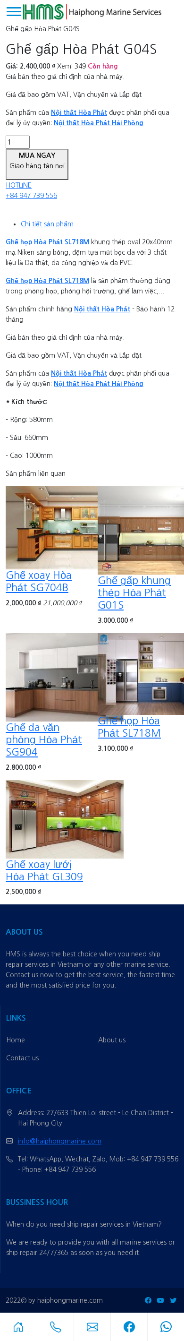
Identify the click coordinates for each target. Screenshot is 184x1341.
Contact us (22, 1058)
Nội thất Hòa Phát (79, 112)
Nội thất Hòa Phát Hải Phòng (98, 123)
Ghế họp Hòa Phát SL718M (47, 242)
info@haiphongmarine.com (59, 1141)
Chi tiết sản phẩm (47, 224)
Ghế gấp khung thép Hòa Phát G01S (134, 593)
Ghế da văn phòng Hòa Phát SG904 (44, 739)
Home (15, 1040)
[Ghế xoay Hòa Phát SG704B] (65, 527)
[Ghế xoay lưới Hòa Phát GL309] (65, 818)
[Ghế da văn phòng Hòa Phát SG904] (65, 676)
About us (111, 1040)
